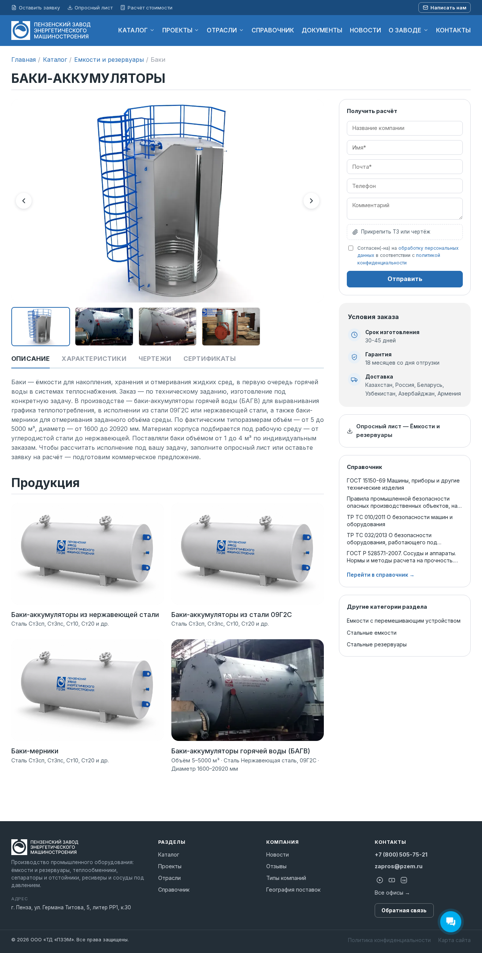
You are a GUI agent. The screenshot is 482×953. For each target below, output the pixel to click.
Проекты (170, 866)
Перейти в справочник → (381, 575)
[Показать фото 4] (230, 326)
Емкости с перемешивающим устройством (404, 620)
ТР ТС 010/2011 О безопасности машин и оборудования (400, 520)
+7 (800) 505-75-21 (401, 854)
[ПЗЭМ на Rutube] (380, 880)
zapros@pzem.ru (399, 866)
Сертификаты (209, 358)
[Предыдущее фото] (24, 201)
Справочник (173, 889)
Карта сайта (454, 940)
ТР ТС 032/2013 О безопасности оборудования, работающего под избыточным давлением (392, 539)
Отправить (405, 279)
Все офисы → (392, 892)
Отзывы (276, 866)
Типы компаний (286, 878)
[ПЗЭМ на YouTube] (392, 880)
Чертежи (155, 358)
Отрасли (169, 878)
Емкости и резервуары (109, 59)
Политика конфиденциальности (389, 940)
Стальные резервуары (377, 644)
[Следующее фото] (311, 201)
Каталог (55, 59)
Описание (30, 358)
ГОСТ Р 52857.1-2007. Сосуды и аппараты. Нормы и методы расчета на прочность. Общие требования (401, 557)
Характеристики (94, 358)
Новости (277, 854)
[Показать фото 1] (40, 326)
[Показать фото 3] (167, 326)
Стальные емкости (372, 632)
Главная (23, 59)
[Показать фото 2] (104, 326)
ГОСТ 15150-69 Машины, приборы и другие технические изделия (403, 484)
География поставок (293, 889)
